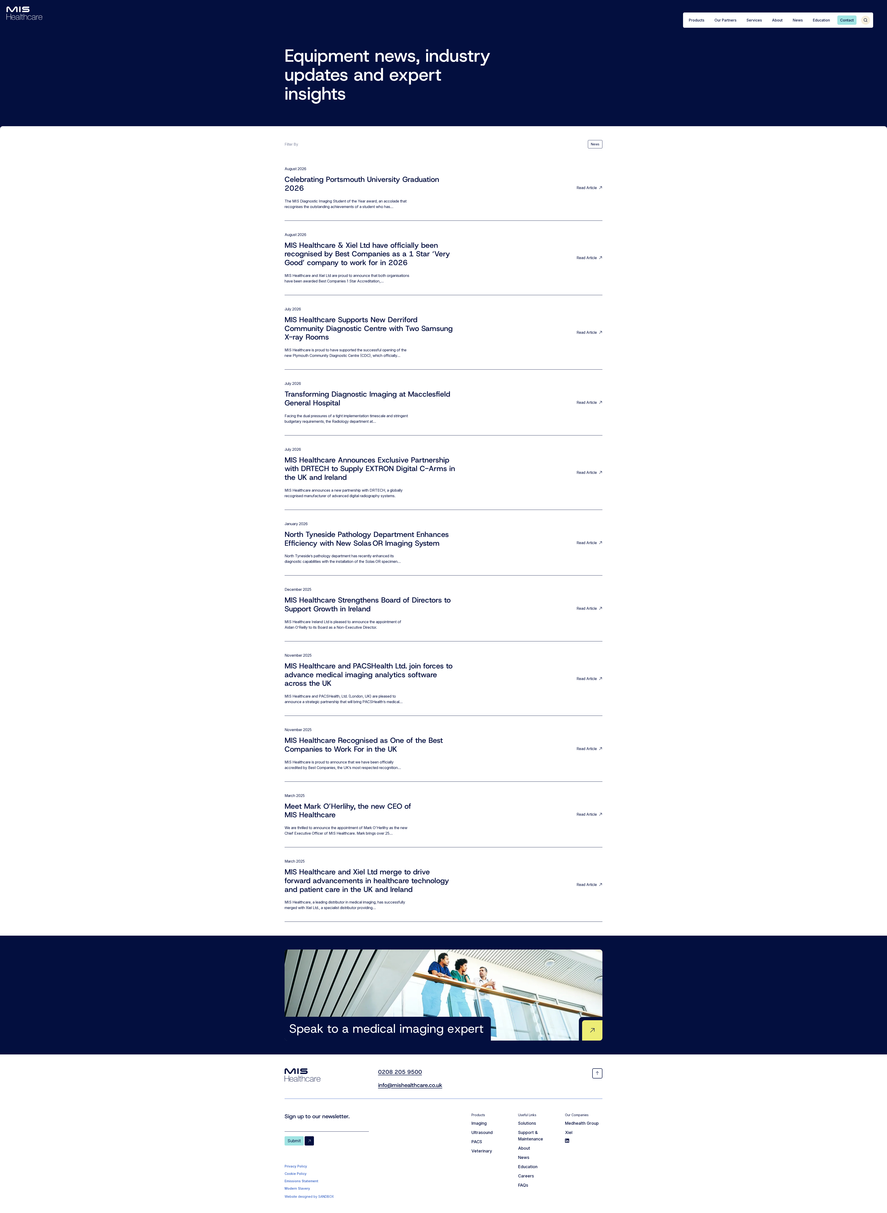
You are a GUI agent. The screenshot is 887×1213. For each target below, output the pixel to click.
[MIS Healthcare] (24, 13)
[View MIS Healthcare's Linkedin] (583, 1141)
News (595, 144)
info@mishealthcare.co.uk (410, 1085)
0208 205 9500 (400, 1072)
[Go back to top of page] (597, 1073)
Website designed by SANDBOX (309, 1196)
